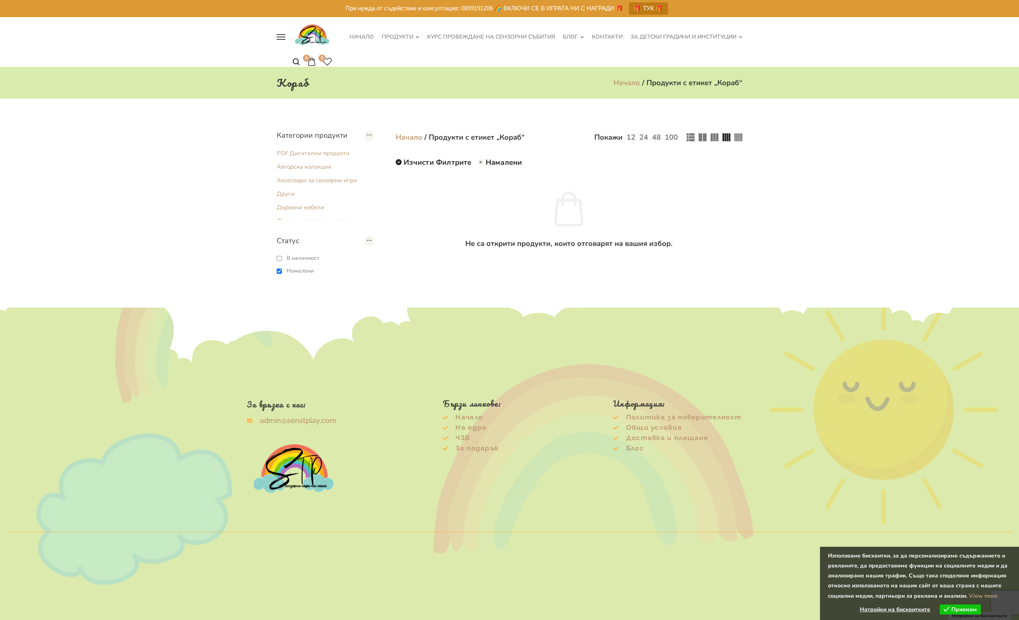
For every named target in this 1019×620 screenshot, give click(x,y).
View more (983, 596)
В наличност (303, 258)
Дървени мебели (300, 207)
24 (643, 137)
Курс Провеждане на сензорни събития (491, 37)
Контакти (607, 37)
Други (286, 194)
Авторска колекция (304, 167)
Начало (361, 37)
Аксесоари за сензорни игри (317, 180)
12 (631, 137)
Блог (570, 37)
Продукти (397, 37)
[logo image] (312, 36)
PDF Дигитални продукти (313, 153)
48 (656, 137)
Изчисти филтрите (438, 162)
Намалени (300, 271)
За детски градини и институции (683, 37)
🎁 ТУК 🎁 (648, 8)
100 (671, 137)
